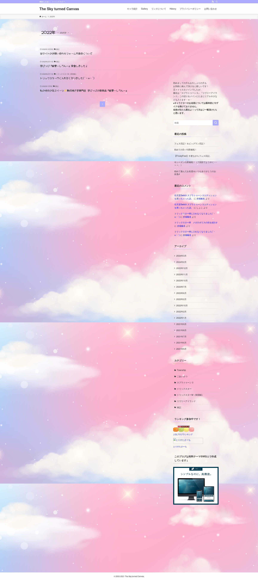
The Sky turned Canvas (59, 8)
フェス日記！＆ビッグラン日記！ (190, 143)
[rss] (213, 1)
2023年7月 (181, 286)
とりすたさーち (180, 446)
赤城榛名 (200, 198)
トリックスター (184, 388)
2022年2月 (181, 311)
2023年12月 (182, 268)
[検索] (217, 1)
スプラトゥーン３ (185, 382)
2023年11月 (182, 274)
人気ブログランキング (183, 434)
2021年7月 (181, 336)
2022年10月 (182, 305)
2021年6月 (181, 342)
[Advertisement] (196, 54)
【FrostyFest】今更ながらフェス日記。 (193, 155)
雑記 (179, 407)
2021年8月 (181, 330)
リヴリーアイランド (186, 401)
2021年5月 (181, 348)
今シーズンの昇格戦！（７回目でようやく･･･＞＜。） (195, 164)
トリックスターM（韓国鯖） (190, 394)
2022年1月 (181, 317)
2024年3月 (181, 255)
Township (181, 370)
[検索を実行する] (216, 123)
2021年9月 (181, 324)
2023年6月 (181, 292)
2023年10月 (182, 280)
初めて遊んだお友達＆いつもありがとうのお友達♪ (195, 173)
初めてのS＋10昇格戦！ (185, 149)
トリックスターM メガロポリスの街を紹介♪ (195, 222)
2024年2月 (181, 261)
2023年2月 (181, 299)
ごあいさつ (182, 376)
